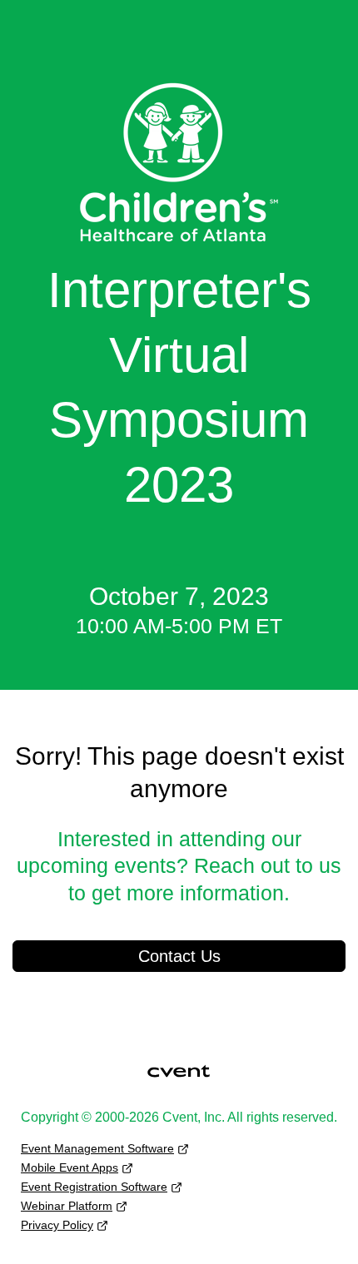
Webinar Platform (66, 1205)
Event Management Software (97, 1148)
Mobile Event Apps (69, 1167)
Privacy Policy (57, 1225)
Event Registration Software (94, 1186)
